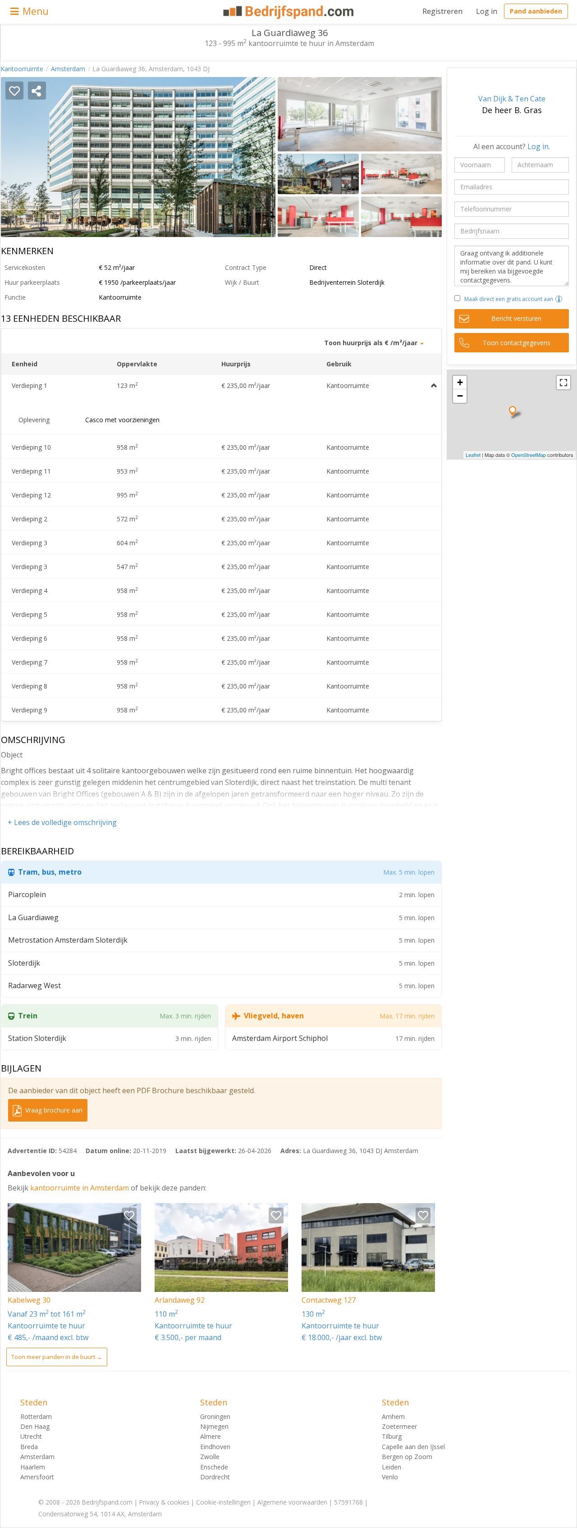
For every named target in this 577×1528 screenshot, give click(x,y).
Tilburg (392, 1436)
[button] (558, 299)
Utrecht (31, 1436)
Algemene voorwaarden (292, 1502)
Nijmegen (214, 1426)
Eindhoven (215, 1446)
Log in (486, 11)
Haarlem (32, 1467)
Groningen (215, 1416)
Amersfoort (37, 1477)
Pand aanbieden (536, 11)
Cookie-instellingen (223, 1502)
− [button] (460, 395)
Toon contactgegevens (516, 342)
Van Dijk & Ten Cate (511, 99)
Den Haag (35, 1426)
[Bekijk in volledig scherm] (563, 382)
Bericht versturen (516, 318)
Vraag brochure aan (52, 1110)
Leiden (391, 1467)
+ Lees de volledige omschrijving (62, 822)
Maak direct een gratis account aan (508, 299)
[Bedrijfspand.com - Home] (289, 12)
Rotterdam (36, 1416)
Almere (210, 1436)
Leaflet (473, 454)
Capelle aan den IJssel (413, 1446)
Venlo (390, 1477)
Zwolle (210, 1456)
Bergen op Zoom (407, 1456)
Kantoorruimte (21, 68)
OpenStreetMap (528, 454)
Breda (29, 1446)
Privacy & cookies (164, 1502)
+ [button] (460, 382)
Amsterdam (68, 68)
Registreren (442, 11)
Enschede (214, 1467)
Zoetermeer (399, 1426)
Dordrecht (215, 1477)
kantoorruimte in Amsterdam (80, 1188)
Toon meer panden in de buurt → (56, 1357)
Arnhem (393, 1416)
